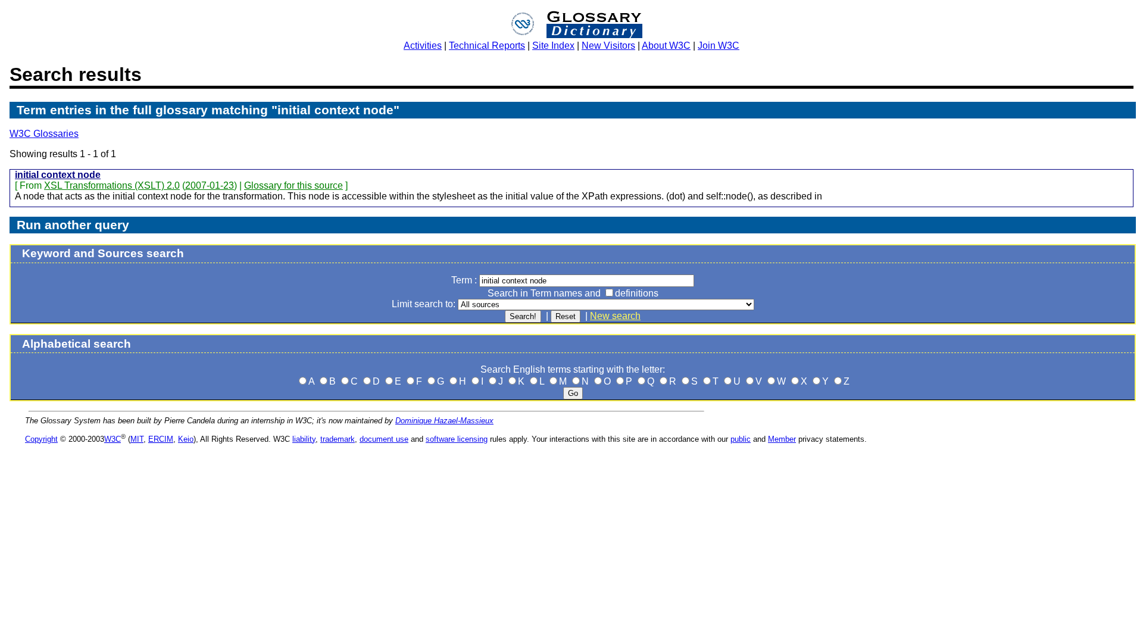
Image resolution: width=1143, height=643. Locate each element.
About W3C (666, 45)
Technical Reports (487, 45)
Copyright (41, 439)
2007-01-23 (209, 185)
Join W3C (718, 45)
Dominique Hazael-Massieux (444, 420)
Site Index (553, 45)
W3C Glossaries (44, 134)
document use (384, 439)
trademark (337, 439)
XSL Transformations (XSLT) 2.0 (112, 185)
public (740, 439)
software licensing (457, 439)
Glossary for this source (293, 185)
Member (782, 439)
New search (615, 316)
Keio (185, 439)
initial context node (58, 175)
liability (304, 439)
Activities (423, 45)
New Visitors (608, 45)
